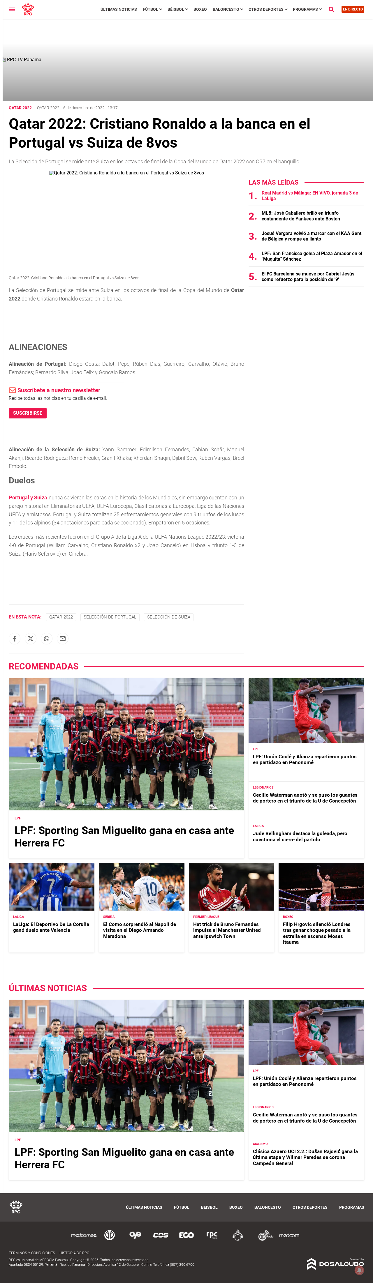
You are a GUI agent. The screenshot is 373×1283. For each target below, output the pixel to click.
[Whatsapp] (47, 639)
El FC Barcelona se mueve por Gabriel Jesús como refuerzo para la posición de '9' (308, 276)
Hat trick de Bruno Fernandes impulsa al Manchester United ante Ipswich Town (227, 930)
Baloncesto (226, 9)
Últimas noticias (119, 9)
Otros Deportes (266, 9)
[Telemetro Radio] (263, 1240)
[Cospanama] (161, 1240)
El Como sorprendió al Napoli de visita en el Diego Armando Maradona (139, 930)
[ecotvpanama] (186, 1240)
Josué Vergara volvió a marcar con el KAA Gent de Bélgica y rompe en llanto (311, 236)
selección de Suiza (168, 617)
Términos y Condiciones (32, 1253)
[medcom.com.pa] (289, 1240)
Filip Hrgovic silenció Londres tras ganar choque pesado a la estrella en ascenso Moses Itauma (317, 933)
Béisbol (176, 9)
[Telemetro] (109, 1240)
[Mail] (63, 639)
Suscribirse (27, 413)
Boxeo (200, 9)
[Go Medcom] (84, 1240)
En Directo (353, 9)
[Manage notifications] (359, 1270)
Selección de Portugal (110, 617)
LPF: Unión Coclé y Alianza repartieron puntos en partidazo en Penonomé (305, 759)
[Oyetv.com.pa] (135, 1240)
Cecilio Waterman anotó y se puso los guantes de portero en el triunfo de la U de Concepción (305, 798)
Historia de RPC (74, 1253)
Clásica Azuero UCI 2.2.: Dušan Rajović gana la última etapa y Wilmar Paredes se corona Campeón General (305, 1157)
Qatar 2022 (48, 107)
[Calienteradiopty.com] (238, 1240)
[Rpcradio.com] (212, 1240)
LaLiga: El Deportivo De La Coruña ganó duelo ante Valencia (51, 927)
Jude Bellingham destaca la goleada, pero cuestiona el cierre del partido (300, 836)
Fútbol (150, 9)
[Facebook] (14, 639)
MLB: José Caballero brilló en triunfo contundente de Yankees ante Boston (301, 215)
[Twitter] (31, 639)
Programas (305, 9)
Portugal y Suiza (28, 497)
